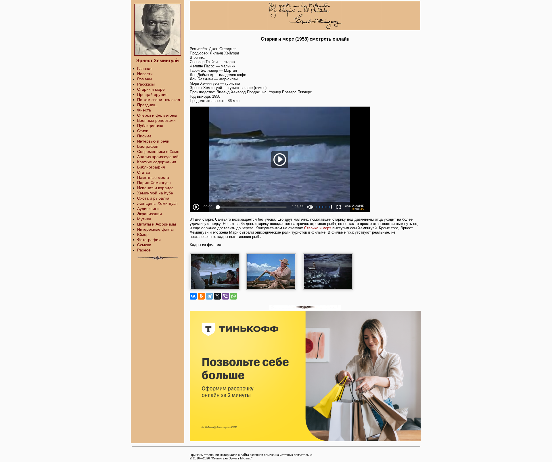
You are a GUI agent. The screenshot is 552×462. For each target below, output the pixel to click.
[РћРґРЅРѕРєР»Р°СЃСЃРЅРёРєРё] (201, 296)
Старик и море (151, 89)
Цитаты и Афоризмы (156, 224)
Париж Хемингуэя (154, 182)
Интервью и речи (153, 141)
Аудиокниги (148, 208)
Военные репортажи (156, 120)
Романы (144, 79)
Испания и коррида (155, 187)
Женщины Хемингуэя (157, 203)
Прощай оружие (152, 94)
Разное (144, 250)
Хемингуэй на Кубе (155, 193)
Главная (145, 68)
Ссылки (144, 245)
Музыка (144, 219)
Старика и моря (317, 228)
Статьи (143, 172)
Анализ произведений (158, 156)
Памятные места (153, 177)
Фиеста (144, 110)
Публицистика (150, 125)
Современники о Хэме (158, 151)
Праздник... (147, 105)
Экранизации (149, 213)
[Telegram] (209, 296)
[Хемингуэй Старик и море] (217, 253)
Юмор (143, 234)
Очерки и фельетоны (157, 115)
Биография (147, 146)
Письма (144, 136)
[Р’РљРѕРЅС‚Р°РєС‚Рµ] (193, 296)
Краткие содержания (156, 162)
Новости (145, 73)
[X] (217, 296)
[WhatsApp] (233, 296)
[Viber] (225, 296)
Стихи (142, 130)
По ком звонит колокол (158, 99)
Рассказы (146, 84)
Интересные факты (155, 229)
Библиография (151, 167)
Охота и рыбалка (153, 198)
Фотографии (149, 239)
